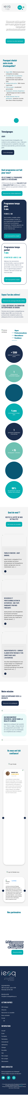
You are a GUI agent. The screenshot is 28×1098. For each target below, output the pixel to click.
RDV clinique (4, 1007)
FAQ (2, 1053)
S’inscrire (3, 1010)
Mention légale (16, 1088)
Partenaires (4, 1039)
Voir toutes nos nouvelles (14, 524)
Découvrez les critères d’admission (12, 193)
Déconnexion (4, 1061)
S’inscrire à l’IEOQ (17, 952)
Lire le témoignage (8, 156)
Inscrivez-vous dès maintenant (15, 41)
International (4, 1042)
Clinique (3, 1047)
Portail (3, 1018)
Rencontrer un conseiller (7, 1012)
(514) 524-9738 (5, 994)
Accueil (3, 1030)
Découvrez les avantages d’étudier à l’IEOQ (14, 301)
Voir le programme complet (12, 236)
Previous (3, 818)
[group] (14, 778)
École (2, 1033)
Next (16, 120)
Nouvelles (4, 1050)
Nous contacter (5, 1015)
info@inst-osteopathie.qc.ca (8, 996)
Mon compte (4, 1056)
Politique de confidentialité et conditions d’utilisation (12, 1086)
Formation (4, 1036)
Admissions (4, 1044)
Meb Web (21, 1085)
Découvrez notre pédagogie (10, 703)
